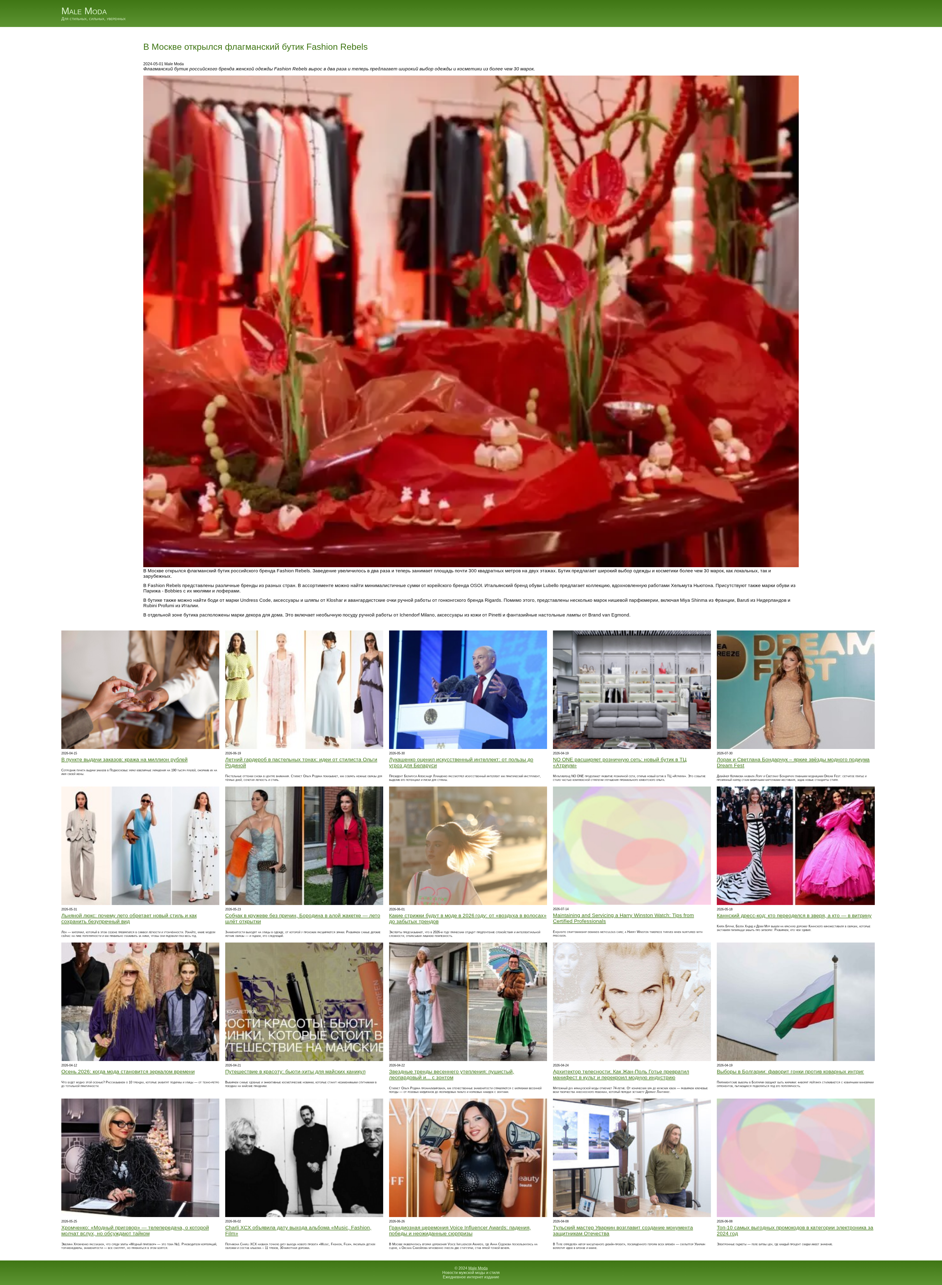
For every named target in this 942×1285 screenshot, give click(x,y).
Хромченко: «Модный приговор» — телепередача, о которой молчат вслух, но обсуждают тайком (135, 1230)
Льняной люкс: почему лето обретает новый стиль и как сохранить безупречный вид (129, 918)
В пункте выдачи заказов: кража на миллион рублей (124, 759)
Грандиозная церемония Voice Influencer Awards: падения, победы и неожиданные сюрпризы (460, 1230)
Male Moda (84, 11)
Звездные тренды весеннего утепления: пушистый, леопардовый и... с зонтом (451, 1074)
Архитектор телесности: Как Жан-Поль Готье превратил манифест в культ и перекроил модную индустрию (621, 1074)
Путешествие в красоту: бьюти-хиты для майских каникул (295, 1071)
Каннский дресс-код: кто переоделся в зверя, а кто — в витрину (794, 915)
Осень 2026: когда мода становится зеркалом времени (128, 1071)
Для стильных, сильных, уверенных (93, 18)
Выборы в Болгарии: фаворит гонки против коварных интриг (790, 1071)
